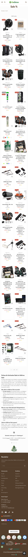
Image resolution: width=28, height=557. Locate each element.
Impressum (17, 473)
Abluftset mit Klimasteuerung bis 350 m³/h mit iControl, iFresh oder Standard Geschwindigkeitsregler (20, 284)
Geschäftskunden (4, 478)
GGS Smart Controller (20, 181)
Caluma (20, 58)
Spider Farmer (8, 32)
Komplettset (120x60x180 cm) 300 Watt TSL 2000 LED (7, 360)
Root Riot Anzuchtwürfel (7, 308)
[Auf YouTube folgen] (6, 512)
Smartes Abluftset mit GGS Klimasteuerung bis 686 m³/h (20, 133)
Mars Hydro (20, 279)
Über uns (3, 476)
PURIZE (7, 154)
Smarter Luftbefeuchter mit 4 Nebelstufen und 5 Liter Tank (7, 61)
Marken (2, 485)
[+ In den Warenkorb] (12, 29)
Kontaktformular (11, 507)
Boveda (20, 32)
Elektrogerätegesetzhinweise (20, 485)
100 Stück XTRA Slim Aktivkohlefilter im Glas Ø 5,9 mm (7, 157)
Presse (2, 483)
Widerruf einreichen (14, 531)
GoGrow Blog (3, 487)
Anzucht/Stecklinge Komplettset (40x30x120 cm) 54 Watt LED (20, 108)
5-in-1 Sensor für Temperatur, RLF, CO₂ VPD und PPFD (7, 256)
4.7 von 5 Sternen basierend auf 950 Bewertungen (14, 552)
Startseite (3, 10)
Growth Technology (7, 306)
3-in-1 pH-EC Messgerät (7, 107)
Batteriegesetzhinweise (19, 487)
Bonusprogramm (4, 492)
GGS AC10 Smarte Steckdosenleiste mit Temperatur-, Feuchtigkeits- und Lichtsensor (20, 257)
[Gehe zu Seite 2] (16, 369)
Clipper (8, 129)
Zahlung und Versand (19, 483)
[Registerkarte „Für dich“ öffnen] (24, 553)
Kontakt (2, 473)
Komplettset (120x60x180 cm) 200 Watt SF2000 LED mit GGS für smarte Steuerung (7, 284)
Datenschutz (17, 476)
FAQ (2, 490)
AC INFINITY (20, 306)
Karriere (2, 480)
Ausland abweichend (14, 439)
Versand (7, 438)
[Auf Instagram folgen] (2, 512)
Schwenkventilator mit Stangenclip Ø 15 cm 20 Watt (20, 61)
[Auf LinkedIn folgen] (13, 512)
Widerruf (17, 480)
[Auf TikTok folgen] (9, 512)
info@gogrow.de (4, 506)
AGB (16, 478)
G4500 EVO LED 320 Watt (20, 358)
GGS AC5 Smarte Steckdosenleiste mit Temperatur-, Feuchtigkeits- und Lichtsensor (20, 230)
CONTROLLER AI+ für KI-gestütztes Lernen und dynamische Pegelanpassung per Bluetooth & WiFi (20, 311)
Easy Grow (20, 82)
